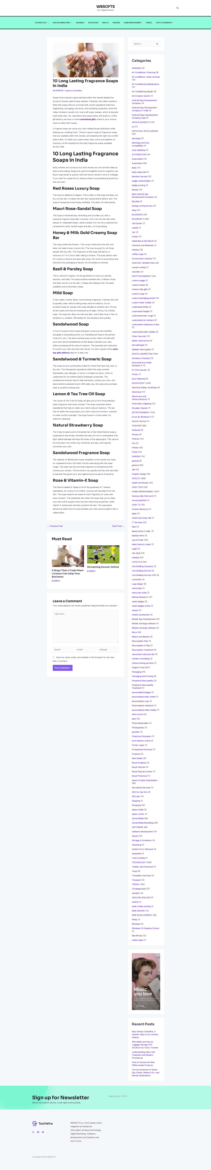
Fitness (135, 447)
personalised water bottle (143, 697)
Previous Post (55, 526)
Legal (134, 549)
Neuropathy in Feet (141, 645)
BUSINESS (80, 23)
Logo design (137, 584)
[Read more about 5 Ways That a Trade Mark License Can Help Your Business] (68, 556)
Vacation (136, 893)
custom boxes (138, 285)
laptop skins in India (141, 531)
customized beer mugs (142, 315)
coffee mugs (137, 254)
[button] (178, 8)
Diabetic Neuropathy (141, 349)
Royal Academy (139, 762)
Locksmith (136, 579)
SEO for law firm (139, 792)
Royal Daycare (139, 767)
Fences (135, 434)
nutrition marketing (140, 658)
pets (134, 719)
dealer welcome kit (140, 340)
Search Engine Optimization (144, 780)
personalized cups (140, 701)
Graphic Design (139, 474)
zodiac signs (137, 940)
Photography (138, 727)
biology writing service (142, 206)
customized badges (141, 311)
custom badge (138, 280)
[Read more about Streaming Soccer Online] (103, 554)
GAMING (136, 456)
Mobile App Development (144, 619)
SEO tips (136, 796)
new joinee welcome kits (143, 654)
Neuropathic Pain (140, 641)
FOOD (134, 452)
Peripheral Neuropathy (142, 680)
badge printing (138, 185)
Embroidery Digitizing (141, 403)
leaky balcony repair (141, 544)
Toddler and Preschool (142, 867)
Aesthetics (136, 68)
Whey (134, 919)
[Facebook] (38, 1132)
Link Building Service (141, 570)
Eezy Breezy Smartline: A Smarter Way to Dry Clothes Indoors (145, 1034)
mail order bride (139, 592)
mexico (135, 610)
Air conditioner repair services (146, 77)
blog (134, 210)
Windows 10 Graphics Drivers (145, 928)
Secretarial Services (141, 787)
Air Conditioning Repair (142, 91)
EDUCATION (93, 23)
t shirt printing (138, 858)
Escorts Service (139, 421)
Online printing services (142, 663)
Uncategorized (138, 889)
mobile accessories (140, 614)
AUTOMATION (139, 154)
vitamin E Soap (71, 487)
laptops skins (138, 535)
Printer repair (138, 745)
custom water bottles (141, 302)
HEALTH (105, 23)
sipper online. (138, 814)
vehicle (135, 902)
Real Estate (137, 758)
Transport (136, 880)
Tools (134, 871)
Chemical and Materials (142, 245)
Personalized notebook (142, 705)
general (135, 465)
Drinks (135, 374)
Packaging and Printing (142, 676)
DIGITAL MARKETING (61, 23)
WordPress (137, 935)
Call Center (137, 223)
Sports (135, 836)
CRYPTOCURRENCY (164, 23)
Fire (133, 443)
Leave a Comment (73, 90)
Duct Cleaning (138, 379)
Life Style (136, 553)
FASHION (116, 23)
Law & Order (137, 540)
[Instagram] (33, 1132)
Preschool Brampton (141, 736)
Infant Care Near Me (141, 518)
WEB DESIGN (138, 910)
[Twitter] (43, 1132)
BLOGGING (137, 214)
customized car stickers (143, 320)
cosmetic (136, 272)
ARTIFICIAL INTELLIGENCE (145, 131)
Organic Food (138, 667)
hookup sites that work (142, 496)
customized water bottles (143, 332)
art (133, 126)
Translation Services (141, 875)
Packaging (136, 672)
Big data (135, 201)
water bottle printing (141, 906)
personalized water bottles (144, 710)
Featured (136, 430)
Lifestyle (135, 557)
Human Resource (140, 509)
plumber (136, 732)
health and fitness (140, 483)
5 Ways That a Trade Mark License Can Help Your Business (68, 573)
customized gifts (88, 119)
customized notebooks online (145, 324)
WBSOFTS (105, 6)
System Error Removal (142, 849)
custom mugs (138, 293)
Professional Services (142, 749)
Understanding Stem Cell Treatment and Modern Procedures (143, 1055)
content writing (139, 267)
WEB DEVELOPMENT (142, 915)
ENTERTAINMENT (140, 412)
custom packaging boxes (143, 298)
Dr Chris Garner (139, 370)
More (134, 632)
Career (135, 236)
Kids (134, 527)
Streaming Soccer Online (103, 567)
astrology (136, 138)
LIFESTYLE (137, 562)
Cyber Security (139, 336)
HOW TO (136, 505)
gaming (135, 461)
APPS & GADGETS (141, 122)
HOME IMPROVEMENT (133, 23)
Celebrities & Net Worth (142, 241)
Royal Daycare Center (142, 771)
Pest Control (137, 714)
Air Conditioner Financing (143, 72)
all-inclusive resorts (141, 96)
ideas (134, 513)
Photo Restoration (140, 723)
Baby (134, 167)
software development (142, 831)
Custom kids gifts (139, 289)
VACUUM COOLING (141, 897)
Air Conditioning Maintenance (145, 84)
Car (133, 232)
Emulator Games (139, 408)
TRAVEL (149, 23)
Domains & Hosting (140, 358)
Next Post (118, 526)
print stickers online (141, 740)
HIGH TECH (137, 487)
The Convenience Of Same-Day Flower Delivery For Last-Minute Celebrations (146, 1072)
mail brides (137, 588)
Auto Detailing (138, 150)
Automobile (137, 159)
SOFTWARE (137, 827)
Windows (136, 924)
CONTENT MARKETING (143, 263)
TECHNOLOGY (41, 23)
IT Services (137, 522)
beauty (135, 189)
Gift (133, 469)
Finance (135, 439)
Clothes (135, 250)
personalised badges (141, 692)
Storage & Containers (142, 840)
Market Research (140, 597)
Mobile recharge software (144, 623)
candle (135, 228)
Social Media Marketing (142, 823)
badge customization (141, 181)
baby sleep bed (139, 172)
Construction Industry (142, 258)
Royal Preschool (139, 776)
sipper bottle (137, 809)
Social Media (138, 818)
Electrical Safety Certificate (144, 387)
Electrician (136, 392)
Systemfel (136, 853)
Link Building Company (142, 566)
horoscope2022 (139, 500)
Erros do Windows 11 (141, 417)
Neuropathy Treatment (142, 650)
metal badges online (141, 606)
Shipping (136, 801)
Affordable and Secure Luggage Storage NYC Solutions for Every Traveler (146, 1045)
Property (136, 754)
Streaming (136, 845)
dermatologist (138, 345)
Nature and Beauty (140, 636)
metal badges (138, 601)
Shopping (136, 805)
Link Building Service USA (144, 575)
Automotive (137, 163)
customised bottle (140, 307)
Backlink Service (139, 176)
